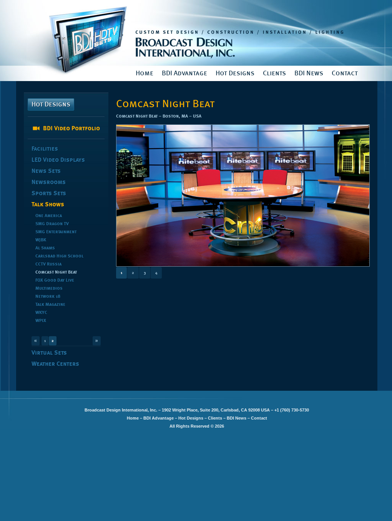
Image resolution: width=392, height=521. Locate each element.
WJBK (40, 240)
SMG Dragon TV (52, 224)
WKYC (41, 312)
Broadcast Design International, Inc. (196, 33)
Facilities (45, 149)
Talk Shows (48, 205)
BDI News (308, 73)
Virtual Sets (49, 353)
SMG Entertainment (55, 232)
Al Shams (45, 248)
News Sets (46, 171)
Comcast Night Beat (56, 272)
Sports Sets (49, 194)
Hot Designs (235, 73)
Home (144, 73)
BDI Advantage (184, 73)
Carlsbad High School (59, 256)
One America (48, 216)
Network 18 (47, 296)
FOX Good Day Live (54, 280)
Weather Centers (55, 364)
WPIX (40, 321)
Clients (274, 73)
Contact (345, 73)
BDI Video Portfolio (71, 129)
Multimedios (49, 288)
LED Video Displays (58, 160)
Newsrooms (49, 182)
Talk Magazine (50, 304)
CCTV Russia (48, 264)
